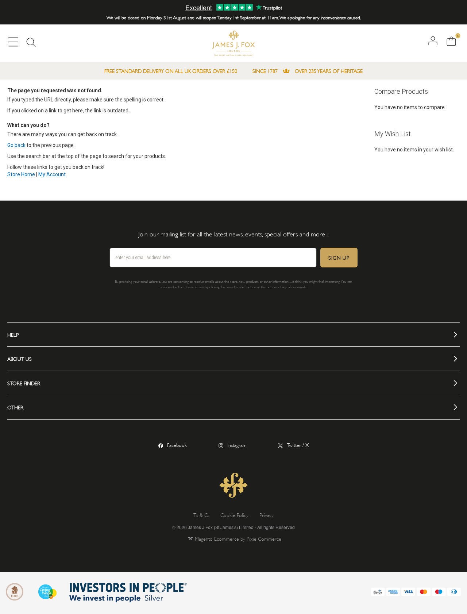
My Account (52, 174)
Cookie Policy (234, 514)
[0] (450, 41)
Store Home (21, 174)
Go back (16, 145)
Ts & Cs (201, 514)
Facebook (177, 444)
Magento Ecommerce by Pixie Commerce (238, 538)
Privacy (266, 514)
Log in (433, 40)
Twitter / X (298, 444)
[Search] (31, 44)
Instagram (237, 444)
